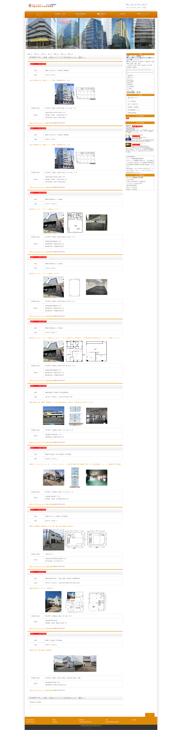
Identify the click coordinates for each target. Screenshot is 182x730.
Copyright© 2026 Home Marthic (87, 725)
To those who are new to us (85, 721)
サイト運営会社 (132, 101)
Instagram (81, 719)
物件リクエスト (143, 14)
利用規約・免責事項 (133, 107)
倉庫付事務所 (80, 14)
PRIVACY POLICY (30, 721)
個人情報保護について (134, 110)
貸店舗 (122, 14)
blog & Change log (30, 719)
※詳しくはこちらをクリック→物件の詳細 (41, 123)
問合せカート (134, 97)
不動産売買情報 (132, 113)
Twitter (54, 719)
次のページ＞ (72, 57)
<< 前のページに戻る (35, 702)
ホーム (38, 14)
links (107, 719)
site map (134, 719)
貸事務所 (102, 14)
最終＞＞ (81, 57)
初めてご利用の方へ (133, 104)
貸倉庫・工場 (60, 14)
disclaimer (55, 721)
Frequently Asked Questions (112, 721)
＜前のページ (53, 57)
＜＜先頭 (43, 57)
